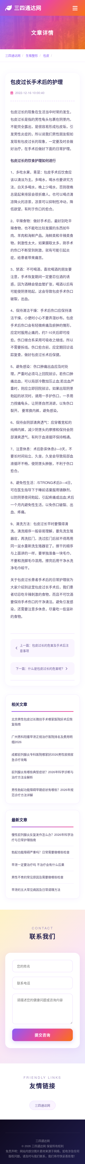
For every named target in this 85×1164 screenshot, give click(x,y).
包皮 (45, 55)
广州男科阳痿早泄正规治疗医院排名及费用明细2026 (42, 739)
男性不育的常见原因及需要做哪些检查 (37, 877)
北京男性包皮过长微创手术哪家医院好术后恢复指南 (42, 721)
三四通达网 (27, 7)
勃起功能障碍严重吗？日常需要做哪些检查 (41, 852)
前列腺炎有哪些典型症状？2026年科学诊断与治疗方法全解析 (42, 774)
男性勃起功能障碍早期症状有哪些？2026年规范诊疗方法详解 (42, 792)
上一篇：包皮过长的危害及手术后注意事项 (44, 648)
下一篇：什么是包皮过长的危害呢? (39, 668)
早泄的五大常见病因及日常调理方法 (36, 889)
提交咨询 (42, 1035)
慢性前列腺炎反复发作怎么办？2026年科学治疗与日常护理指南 (42, 837)
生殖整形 (31, 55)
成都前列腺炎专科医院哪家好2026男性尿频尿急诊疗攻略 (42, 757)
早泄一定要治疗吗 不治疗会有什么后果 (38, 864)
